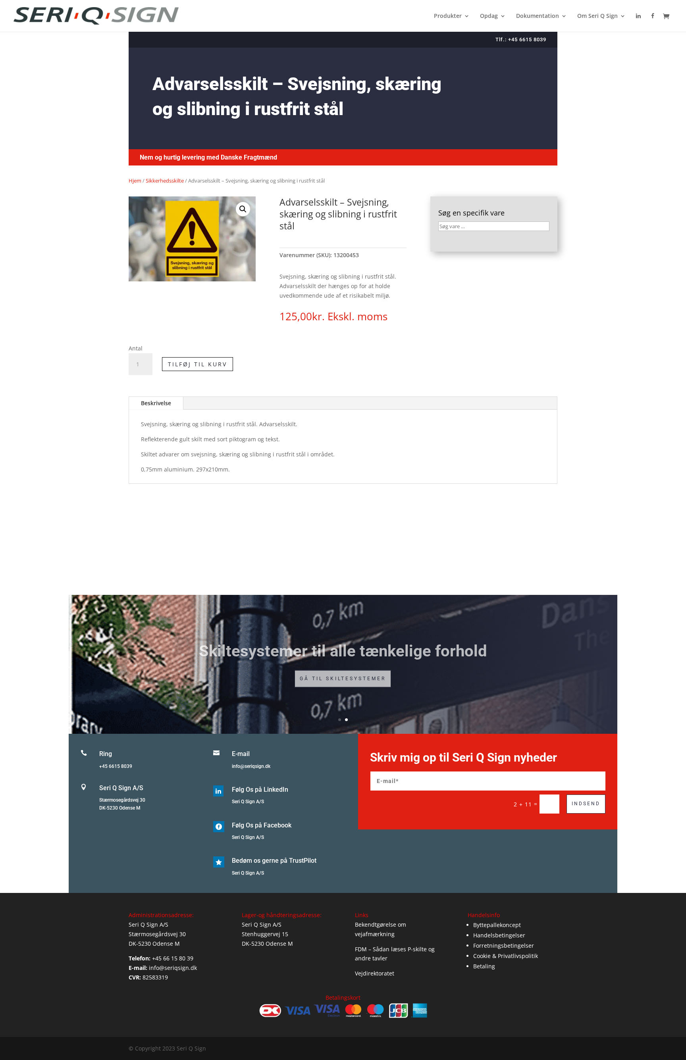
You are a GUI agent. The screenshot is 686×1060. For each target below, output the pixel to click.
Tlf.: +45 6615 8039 (520, 39)
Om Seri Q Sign (597, 16)
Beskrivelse (156, 403)
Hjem (135, 180)
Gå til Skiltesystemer (343, 675)
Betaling (484, 966)
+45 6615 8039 (115, 766)
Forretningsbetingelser (503, 945)
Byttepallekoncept (497, 925)
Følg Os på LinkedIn (260, 789)
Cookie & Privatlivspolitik (505, 956)
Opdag (489, 16)
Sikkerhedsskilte (165, 180)
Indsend (586, 803)
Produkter (448, 16)
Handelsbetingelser (499, 935)
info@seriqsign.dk (251, 766)
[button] (243, 209)
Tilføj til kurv (197, 364)
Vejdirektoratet (374, 973)
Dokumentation (537, 16)
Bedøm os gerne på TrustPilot (274, 860)
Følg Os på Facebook (261, 825)
